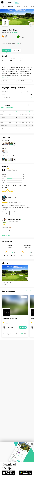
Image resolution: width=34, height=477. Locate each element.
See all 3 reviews (6, 235)
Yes (18, 43)
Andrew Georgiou (13, 219)
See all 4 (28, 291)
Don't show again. (17, 475)
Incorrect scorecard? (28, 131)
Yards (26, 105)
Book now (23, 327)
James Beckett (12, 197)
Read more (5, 77)
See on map (15, 32)
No (21, 43)
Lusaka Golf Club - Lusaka (7, 107)
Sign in (10, 2)
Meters (30, 105)
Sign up (17, 2)
